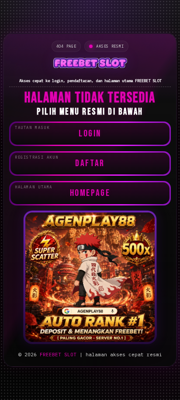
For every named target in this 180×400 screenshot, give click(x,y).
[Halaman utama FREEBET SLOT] (90, 64)
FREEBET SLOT (58, 354)
